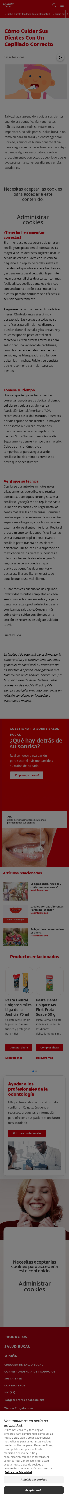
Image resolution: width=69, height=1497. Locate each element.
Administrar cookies (34, 1479)
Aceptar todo (33, 1490)
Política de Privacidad (18, 1472)
